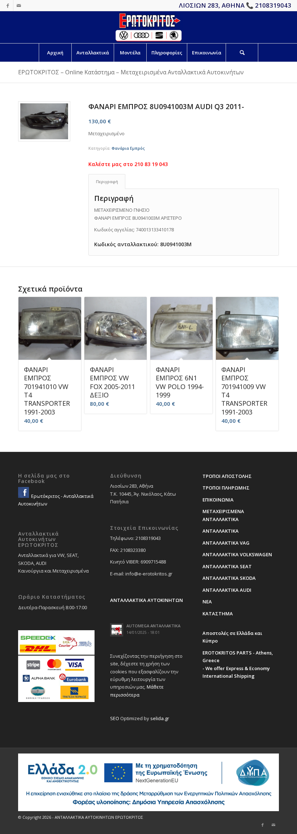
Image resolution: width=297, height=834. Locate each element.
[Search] (242, 53)
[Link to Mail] (18, 5)
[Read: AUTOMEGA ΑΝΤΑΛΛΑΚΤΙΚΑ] (116, 629)
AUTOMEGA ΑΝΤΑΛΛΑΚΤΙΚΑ (153, 625)
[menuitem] (55, 53)
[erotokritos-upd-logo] (148, 27)
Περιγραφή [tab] (107, 181)
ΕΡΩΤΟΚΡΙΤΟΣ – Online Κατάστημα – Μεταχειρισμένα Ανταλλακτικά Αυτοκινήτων (131, 72)
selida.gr (159, 718)
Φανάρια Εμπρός (128, 148)
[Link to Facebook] (8, 5)
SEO (114, 718)
